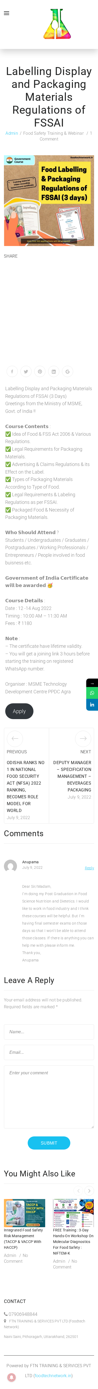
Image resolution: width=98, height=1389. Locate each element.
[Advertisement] (49, 313)
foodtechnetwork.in (53, 1375)
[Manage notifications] (11, 1377)
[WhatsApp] (92, 693)
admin (11, 133)
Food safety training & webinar (53, 133)
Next (85, 751)
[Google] (67, 371)
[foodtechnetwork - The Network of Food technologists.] (57, 24)
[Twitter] (26, 371)
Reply (89, 868)
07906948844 (23, 1314)
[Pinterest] (39, 371)
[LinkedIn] (53, 371)
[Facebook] (12, 371)
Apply (19, 711)
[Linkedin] (92, 705)
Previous (17, 751)
